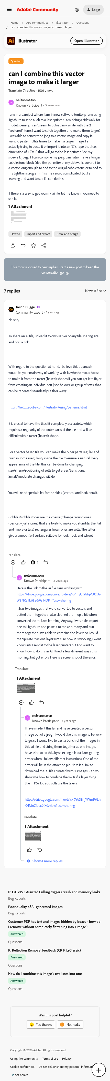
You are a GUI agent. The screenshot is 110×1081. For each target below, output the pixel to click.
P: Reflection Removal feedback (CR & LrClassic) (44, 950)
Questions (82, 22)
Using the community (24, 1058)
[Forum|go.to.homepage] (37, 10)
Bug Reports (17, 898)
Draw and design (67, 234)
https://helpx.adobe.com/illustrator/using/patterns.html (47, 407)
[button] (9, 11)
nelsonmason (26, 100)
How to (15, 234)
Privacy (67, 1058)
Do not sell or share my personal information (67, 1067)
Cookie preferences (22, 1067)
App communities (37, 22)
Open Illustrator (86, 40)
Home (14, 22)
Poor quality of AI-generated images (35, 906)
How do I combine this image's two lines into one (45, 973)
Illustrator (62, 22)
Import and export (38, 234)
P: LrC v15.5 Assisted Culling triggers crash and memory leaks (54, 892)
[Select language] (77, 10)
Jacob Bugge (25, 307)
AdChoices (21, 1075)
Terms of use (50, 1058)
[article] (55, 435)
